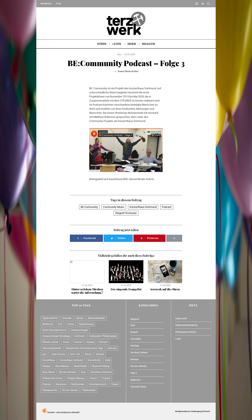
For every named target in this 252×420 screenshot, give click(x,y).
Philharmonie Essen (52, 378)
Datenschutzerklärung (186, 325)
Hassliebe (135, 338)
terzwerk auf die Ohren (165, 289)
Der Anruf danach (139, 352)
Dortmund (80, 336)
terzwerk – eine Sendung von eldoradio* (63, 412)
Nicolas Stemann (67, 372)
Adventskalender (96, 318)
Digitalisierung (86, 324)
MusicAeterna (62, 366)
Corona (70, 324)
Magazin (134, 319)
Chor (60, 324)
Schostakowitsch (97, 384)
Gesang (90, 342)
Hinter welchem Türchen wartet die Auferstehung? (87, 291)
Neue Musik (48, 372)
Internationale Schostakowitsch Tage (84, 348)
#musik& (67, 318)
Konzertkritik (94, 360)
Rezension (61, 384)
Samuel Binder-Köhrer (128, 71)
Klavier (88, 354)
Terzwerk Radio (138, 386)
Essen (66, 342)
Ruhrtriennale (77, 384)
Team (58, 4)
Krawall (134, 332)
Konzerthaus (48, 360)
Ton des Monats (70, 390)
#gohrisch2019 (50, 318)
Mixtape (46, 366)
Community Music (113, 206)
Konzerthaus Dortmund (143, 206)
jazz (44, 354)
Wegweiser (46, 4)
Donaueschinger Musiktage (56, 336)
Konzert (100, 354)
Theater (115, 384)
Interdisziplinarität (51, 348)
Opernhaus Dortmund (101, 372)
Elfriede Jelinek (50, 342)
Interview (112, 348)
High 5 (133, 373)
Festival (78, 342)
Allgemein (135, 379)
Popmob (46, 384)
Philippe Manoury (76, 378)
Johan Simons (58, 354)
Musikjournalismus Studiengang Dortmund (192, 411)
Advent (79, 318)
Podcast (167, 206)
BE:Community (89, 206)
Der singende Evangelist (126, 289)
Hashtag (134, 345)
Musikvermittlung (100, 366)
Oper (83, 372)
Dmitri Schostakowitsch (54, 330)
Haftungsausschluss (185, 332)
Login (178, 338)
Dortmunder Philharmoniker (103, 336)
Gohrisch (103, 342)
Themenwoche (49, 390)
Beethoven (47, 324)
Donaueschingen (79, 330)
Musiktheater (80, 366)
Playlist (93, 378)
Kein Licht (75, 354)
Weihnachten (89, 390)
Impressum (181, 318)
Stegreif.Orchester (126, 213)
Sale (119, 54)
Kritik (107, 360)
